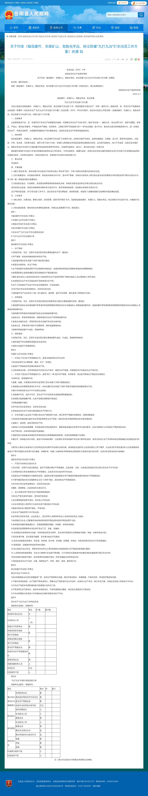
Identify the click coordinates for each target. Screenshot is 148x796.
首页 (20, 36)
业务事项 (99, 36)
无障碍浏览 (112, 3)
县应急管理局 (89, 36)
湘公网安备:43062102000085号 (49, 786)
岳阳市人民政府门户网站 (30, 3)
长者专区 (123, 3)
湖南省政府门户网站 (12, 3)
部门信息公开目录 (42, 36)
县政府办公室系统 (75, 36)
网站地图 (96, 786)
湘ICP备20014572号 (85, 781)
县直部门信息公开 (58, 36)
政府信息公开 (28, 36)
